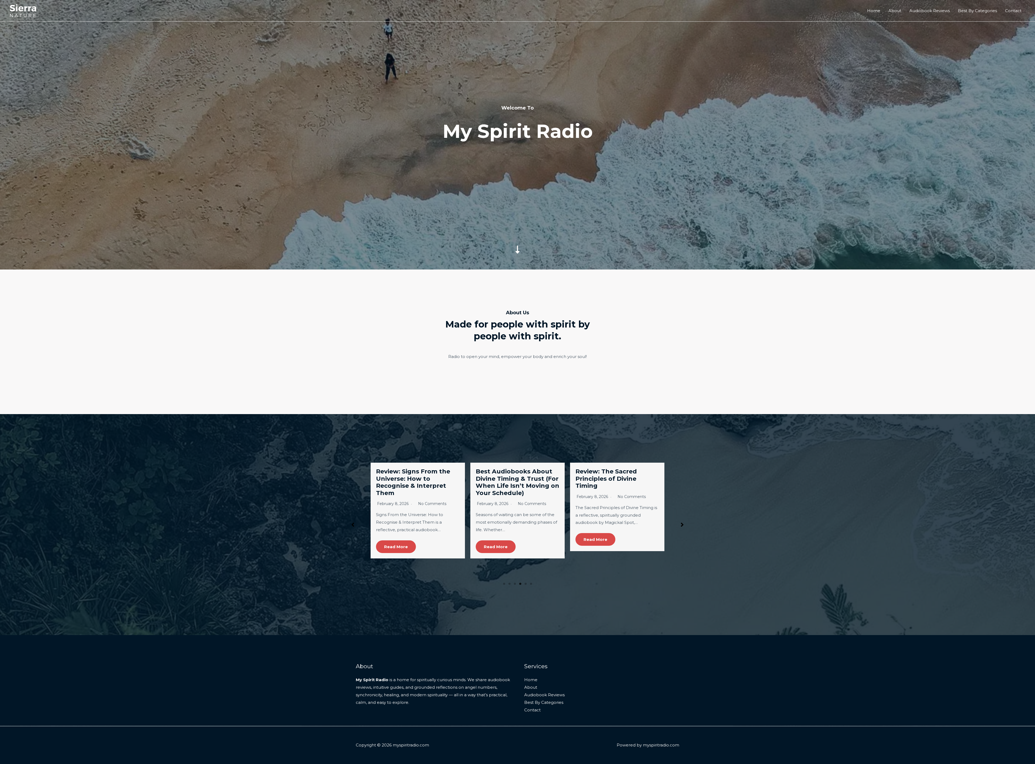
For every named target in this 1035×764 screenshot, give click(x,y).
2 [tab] (509, 583)
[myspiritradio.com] (22, 10)
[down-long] (517, 212)
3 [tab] (515, 583)
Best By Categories (977, 10)
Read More (396, 539)
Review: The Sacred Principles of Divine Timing (406, 478)
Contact (1013, 10)
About (894, 10)
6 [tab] (531, 583)
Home (873, 10)
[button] (353, 525)
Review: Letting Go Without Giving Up (605, 475)
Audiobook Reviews (929, 10)
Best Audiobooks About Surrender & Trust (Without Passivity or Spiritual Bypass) (514, 482)
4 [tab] (520, 583)
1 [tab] (504, 583)
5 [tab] (525, 583)
